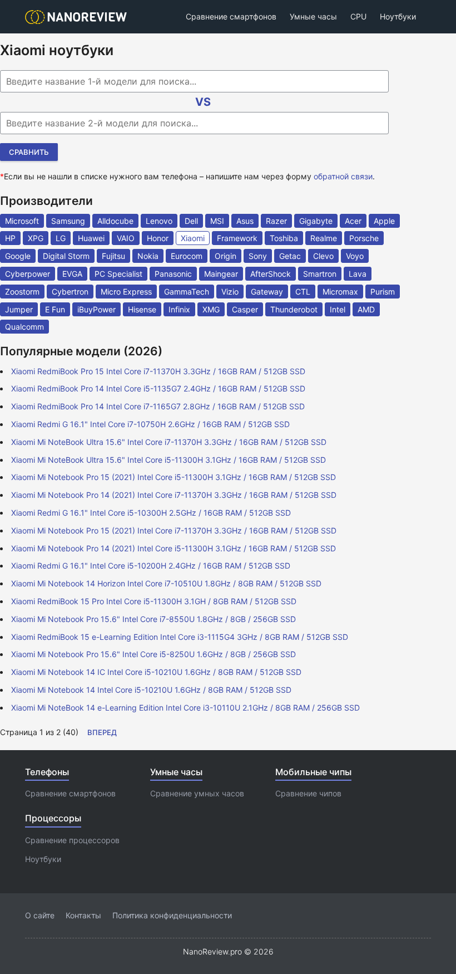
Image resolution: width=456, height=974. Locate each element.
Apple (384, 221)
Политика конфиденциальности (172, 915)
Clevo (323, 256)
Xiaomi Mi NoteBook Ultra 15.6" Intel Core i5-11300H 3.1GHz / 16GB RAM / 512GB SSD (168, 459)
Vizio (230, 291)
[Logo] (79, 17)
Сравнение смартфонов (231, 16)
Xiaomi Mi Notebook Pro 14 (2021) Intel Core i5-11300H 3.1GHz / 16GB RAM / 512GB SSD (173, 548)
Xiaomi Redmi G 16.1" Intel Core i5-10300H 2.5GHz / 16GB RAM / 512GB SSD (151, 512)
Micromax (340, 291)
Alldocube (115, 221)
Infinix (179, 309)
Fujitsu (113, 256)
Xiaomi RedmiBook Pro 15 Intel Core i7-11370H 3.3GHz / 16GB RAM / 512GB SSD (158, 371)
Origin (225, 256)
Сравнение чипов (308, 793)
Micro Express (126, 291)
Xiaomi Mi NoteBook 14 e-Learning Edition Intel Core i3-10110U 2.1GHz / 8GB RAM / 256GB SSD (185, 707)
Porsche (364, 238)
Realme (323, 238)
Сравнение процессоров (72, 840)
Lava (357, 273)
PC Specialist (118, 273)
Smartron (319, 273)
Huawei (91, 238)
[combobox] (194, 81)
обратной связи (343, 176)
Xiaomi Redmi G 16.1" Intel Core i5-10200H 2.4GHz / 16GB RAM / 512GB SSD (150, 565)
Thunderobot (294, 309)
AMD (366, 309)
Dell (191, 221)
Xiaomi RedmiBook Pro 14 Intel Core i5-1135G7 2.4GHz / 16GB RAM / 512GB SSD (158, 388)
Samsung (68, 221)
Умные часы (313, 16)
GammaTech (186, 291)
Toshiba (284, 238)
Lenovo (159, 221)
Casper (245, 309)
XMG (211, 309)
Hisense (142, 309)
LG (61, 238)
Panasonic (173, 273)
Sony (258, 256)
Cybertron (70, 291)
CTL (302, 291)
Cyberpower (27, 273)
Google (18, 256)
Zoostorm (22, 291)
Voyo (355, 256)
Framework (237, 238)
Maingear (221, 273)
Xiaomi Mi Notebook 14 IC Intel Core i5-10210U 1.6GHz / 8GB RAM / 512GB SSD (156, 672)
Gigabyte (316, 221)
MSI (217, 221)
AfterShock (270, 273)
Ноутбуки (398, 16)
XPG (35, 238)
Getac (290, 256)
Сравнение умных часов (197, 793)
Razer (276, 221)
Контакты (83, 915)
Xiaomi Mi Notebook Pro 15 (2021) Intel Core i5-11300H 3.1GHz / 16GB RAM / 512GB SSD (173, 477)
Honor (157, 238)
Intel (337, 309)
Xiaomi (193, 238)
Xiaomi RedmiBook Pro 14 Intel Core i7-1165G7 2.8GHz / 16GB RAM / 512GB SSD (158, 406)
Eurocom (186, 256)
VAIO (126, 238)
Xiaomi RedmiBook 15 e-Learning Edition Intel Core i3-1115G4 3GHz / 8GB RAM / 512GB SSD (179, 637)
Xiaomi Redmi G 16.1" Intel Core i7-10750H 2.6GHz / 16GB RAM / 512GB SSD (150, 424)
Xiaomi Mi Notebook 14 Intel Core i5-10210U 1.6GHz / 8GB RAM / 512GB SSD (151, 689)
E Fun (55, 309)
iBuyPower (96, 309)
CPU (358, 16)
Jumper (19, 309)
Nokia (147, 256)
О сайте (39, 915)
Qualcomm (24, 326)
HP (10, 238)
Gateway (267, 291)
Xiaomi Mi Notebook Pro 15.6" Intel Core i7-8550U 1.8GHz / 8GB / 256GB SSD (153, 619)
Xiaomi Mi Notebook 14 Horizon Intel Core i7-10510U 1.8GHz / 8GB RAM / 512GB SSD (166, 583)
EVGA (72, 273)
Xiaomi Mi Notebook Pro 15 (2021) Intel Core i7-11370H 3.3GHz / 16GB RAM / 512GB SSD (173, 530)
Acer (353, 221)
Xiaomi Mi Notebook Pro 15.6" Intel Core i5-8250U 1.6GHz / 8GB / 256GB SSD (153, 654)
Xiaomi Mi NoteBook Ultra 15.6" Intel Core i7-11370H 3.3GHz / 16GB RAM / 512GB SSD (168, 442)
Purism (382, 291)
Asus (245, 221)
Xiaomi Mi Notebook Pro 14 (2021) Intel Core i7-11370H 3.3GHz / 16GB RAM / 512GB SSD (173, 495)
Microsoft (22, 221)
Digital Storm (66, 256)
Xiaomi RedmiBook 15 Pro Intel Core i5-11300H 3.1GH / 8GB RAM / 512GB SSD (153, 601)
